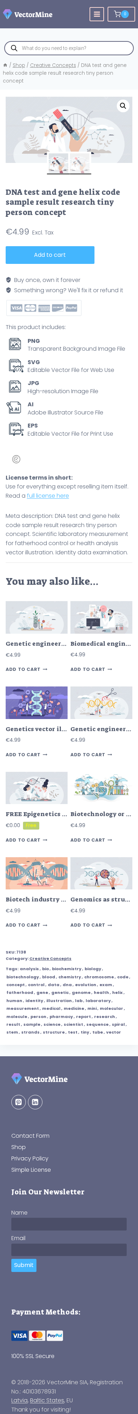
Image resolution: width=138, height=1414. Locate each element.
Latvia (19, 1400)
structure (54, 1032)
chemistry (69, 977)
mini (92, 1008)
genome (81, 992)
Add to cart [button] (23, 670)
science (52, 1024)
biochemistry (66, 969)
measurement (22, 1008)
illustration (59, 1000)
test (72, 1032)
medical (51, 1008)
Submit (24, 1265)
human (14, 1000)
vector (113, 1032)
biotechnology (22, 977)
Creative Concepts (50, 958)
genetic (60, 992)
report (83, 1016)
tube (97, 1032)
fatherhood (19, 992)
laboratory (98, 1000)
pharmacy (61, 1016)
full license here (48, 496)
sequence (97, 1024)
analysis (29, 969)
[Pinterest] (18, 1102)
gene (42, 992)
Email (18, 1238)
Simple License (31, 1170)
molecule (16, 1016)
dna (67, 985)
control (36, 985)
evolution (85, 985)
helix (117, 992)
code (122, 977)
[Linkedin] (35, 1102)
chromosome (99, 977)
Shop (18, 1147)
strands (30, 1032)
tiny (85, 1032)
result (13, 1024)
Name (19, 1213)
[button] (123, 106)
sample (31, 1024)
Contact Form (30, 1136)
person (38, 1016)
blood (48, 977)
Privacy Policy (29, 1158)
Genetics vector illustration (50, 729)
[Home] (5, 65)
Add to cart (50, 255)
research (104, 1016)
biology (93, 969)
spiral (118, 1024)
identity (34, 1000)
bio (45, 969)
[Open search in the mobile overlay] (69, 48)
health (101, 992)
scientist (73, 1024)
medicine (74, 1008)
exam (105, 985)
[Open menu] (97, 14)
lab (78, 1000)
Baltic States (47, 1400)
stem (12, 1032)
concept (15, 985)
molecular (111, 1008)
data (53, 985)
